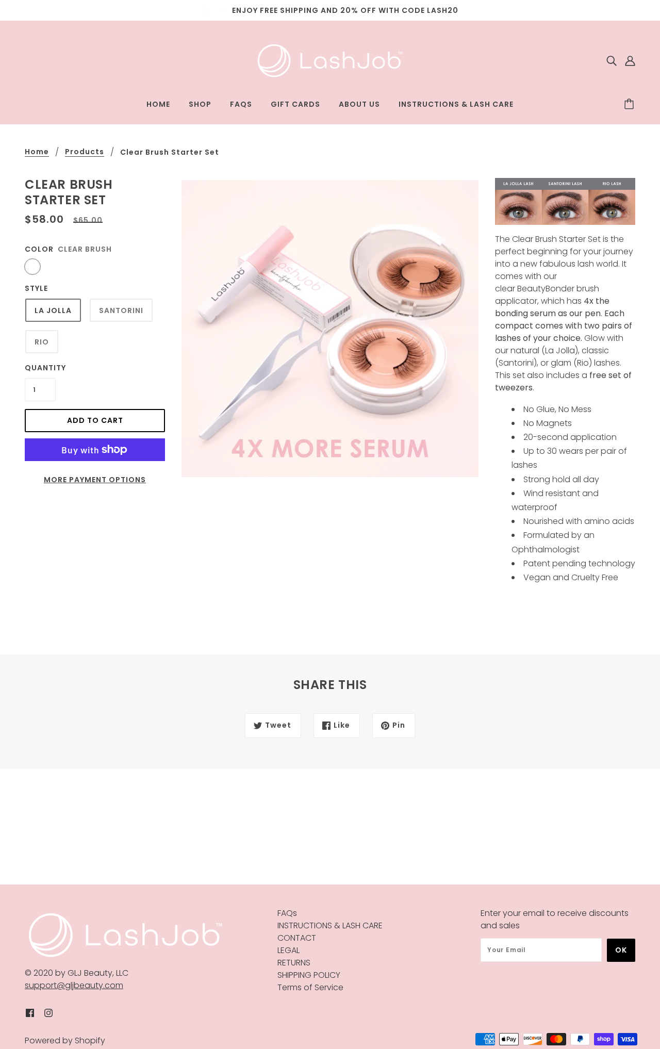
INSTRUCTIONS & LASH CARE (330, 925)
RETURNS (293, 963)
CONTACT (296, 938)
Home (37, 152)
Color (39, 249)
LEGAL (288, 950)
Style (36, 288)
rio (42, 342)
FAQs (287, 913)
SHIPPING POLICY (308, 975)
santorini (121, 310)
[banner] (330, 60)
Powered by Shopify (65, 1040)
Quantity (40, 368)
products (84, 152)
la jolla (53, 310)
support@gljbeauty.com (74, 985)
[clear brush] (32, 266)
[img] (611, 61)
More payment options (95, 479)
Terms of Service (310, 987)
